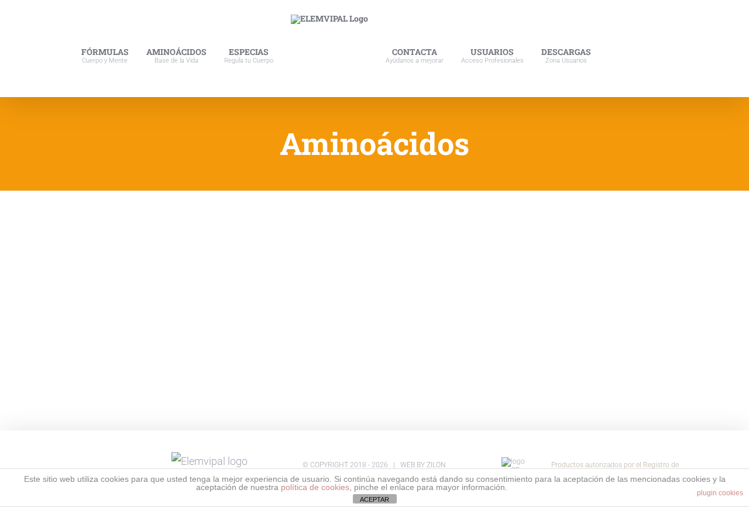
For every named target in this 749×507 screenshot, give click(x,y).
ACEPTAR (374, 499)
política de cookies (315, 487)
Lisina (190, 273)
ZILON (436, 465)
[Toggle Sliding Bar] (636, 48)
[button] (660, 48)
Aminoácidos (53, 289)
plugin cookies (720, 493)
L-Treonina (64, 273)
